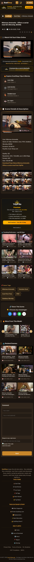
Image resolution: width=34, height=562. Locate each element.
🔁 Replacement (17, 515)
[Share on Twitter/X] (24, 314)
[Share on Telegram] (10, 314)
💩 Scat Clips (17, 483)
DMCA (22, 550)
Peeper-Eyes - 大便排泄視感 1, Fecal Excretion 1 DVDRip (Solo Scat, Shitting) (27, 337)
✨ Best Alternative (17, 518)
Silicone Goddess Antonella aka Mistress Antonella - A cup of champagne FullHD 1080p (25, 393)
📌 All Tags (17, 493)
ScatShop (8, 16)
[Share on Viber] (14, 314)
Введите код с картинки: (9, 438)
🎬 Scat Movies (17, 486)
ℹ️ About (17, 536)
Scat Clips (17, 16)
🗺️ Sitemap (17, 543)
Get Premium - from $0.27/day (17, 222)
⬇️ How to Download (17, 533)
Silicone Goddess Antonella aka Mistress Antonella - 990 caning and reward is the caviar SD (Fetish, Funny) (24, 375)
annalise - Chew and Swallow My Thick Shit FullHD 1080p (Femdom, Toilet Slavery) (25, 244)
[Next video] (31, 331)
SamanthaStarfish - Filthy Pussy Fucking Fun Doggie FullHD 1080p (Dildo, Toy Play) (8, 275)
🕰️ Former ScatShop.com (17, 511)
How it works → (17, 227)
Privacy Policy (7, 547)
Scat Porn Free (7, 294)
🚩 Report (17, 539)
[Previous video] (3, 331)
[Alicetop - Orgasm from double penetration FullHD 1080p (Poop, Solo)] (9, 254)
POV (18, 294)
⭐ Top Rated (17, 499)
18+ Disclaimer (26, 547)
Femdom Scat (23, 289)
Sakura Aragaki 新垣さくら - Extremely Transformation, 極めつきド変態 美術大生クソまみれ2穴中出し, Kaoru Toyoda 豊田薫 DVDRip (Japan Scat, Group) (25, 275)
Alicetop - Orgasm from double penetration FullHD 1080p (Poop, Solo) (8, 260)
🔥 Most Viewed (17, 496)
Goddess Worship (8, 298)
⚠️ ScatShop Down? (17, 521)
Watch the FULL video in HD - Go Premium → (17, 63)
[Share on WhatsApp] (19, 314)
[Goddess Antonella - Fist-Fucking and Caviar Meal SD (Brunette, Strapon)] (9, 368)
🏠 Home (17, 530)
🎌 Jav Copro (17, 490)
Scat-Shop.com (11, 557)
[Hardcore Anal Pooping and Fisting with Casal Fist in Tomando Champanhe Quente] (9, 238)
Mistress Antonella (8, 289)
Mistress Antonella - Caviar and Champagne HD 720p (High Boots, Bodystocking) (8, 393)
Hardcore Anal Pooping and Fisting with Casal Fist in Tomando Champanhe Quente (8, 244)
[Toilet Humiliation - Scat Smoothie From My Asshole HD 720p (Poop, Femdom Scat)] (11, 329)
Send (17, 453)
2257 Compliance (14, 550)
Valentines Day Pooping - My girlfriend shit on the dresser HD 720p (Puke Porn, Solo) (24, 260)
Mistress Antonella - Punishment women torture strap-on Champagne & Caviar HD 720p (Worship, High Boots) (24, 357)
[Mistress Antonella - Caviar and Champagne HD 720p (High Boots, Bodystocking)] (9, 387)
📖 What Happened (17, 508)
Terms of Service (16, 547)
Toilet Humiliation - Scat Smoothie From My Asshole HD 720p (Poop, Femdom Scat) (11, 337)
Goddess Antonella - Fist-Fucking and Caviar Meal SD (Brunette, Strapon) (8, 375)
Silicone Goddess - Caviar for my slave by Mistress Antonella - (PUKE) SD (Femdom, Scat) (8, 357)
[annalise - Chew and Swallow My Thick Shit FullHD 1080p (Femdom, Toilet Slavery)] (24, 238)
